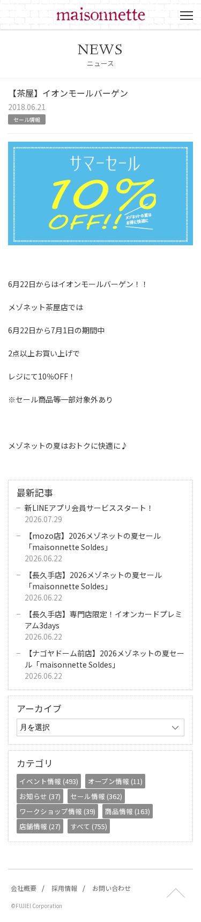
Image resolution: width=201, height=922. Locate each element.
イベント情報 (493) (48, 781)
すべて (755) (88, 826)
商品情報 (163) (127, 811)
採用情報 (64, 887)
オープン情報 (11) (115, 781)
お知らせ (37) (40, 796)
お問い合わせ (111, 887)
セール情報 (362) (96, 796)
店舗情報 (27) (40, 826)
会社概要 (23, 887)
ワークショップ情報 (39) (57, 811)
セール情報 (26, 119)
